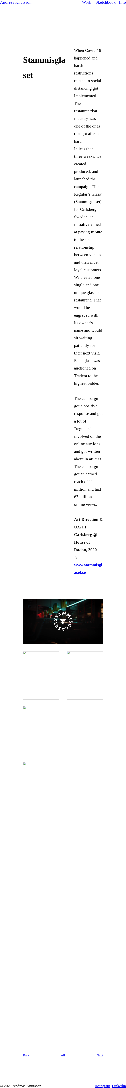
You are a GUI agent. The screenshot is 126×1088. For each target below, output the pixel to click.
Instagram (102, 1086)
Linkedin (119, 1086)
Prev (26, 1055)
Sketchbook (106, 2)
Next (100, 1055)
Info (122, 2)
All (63, 1055)
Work (86, 2)
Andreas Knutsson (16, 2)
